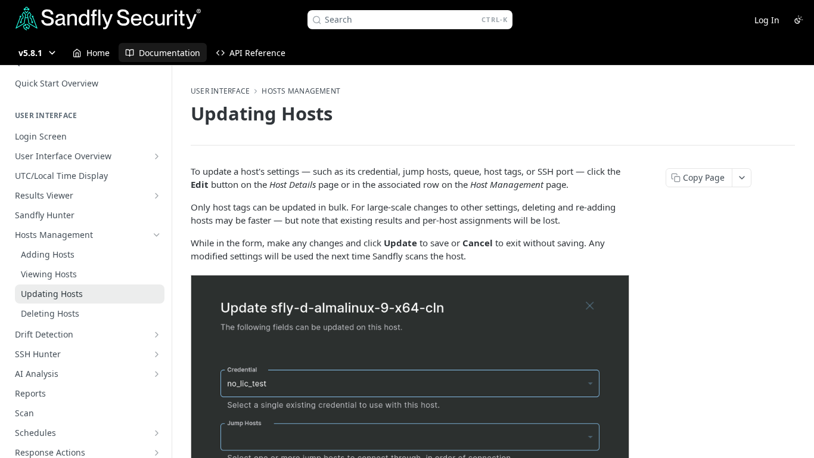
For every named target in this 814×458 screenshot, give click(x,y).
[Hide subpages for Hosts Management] (156, 235)
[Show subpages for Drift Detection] (156, 334)
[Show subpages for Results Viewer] (156, 195)
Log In (766, 20)
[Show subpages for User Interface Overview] (156, 156)
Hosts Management (301, 91)
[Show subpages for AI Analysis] (156, 374)
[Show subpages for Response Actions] (156, 452)
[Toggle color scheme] (798, 19)
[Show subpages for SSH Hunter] (156, 354)
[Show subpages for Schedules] (156, 433)
